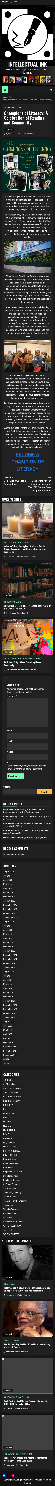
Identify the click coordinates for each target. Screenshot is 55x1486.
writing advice (9, 1230)
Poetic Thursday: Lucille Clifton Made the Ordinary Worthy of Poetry (27, 1346)
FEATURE (7, 1126)
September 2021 (10, 1055)
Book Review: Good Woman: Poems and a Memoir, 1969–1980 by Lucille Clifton (26, 1403)
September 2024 (10, 967)
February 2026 (9, 897)
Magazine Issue (10, 1142)
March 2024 (8, 992)
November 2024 (10, 959)
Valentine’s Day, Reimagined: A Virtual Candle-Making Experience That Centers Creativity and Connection (25, 549)
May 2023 (7, 1030)
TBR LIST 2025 (9, 1197)
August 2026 (8, 872)
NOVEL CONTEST (10, 1155)
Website (11, 752)
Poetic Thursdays (10, 1163)
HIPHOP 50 (7, 1138)
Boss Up (6, 1109)
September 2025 (10, 917)
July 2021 (7, 1059)
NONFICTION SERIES (11, 1151)
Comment (12, 696)
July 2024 (7, 976)
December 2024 (10, 955)
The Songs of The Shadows (15, 1201)
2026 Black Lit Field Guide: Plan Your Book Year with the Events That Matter (27, 607)
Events (18, 107)
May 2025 (7, 934)
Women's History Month (13, 1222)
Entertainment (29, 658)
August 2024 (8, 972)
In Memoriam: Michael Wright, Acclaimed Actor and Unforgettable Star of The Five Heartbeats (27, 1289)
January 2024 (9, 1001)
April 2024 (7, 988)
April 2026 (7, 888)
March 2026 (8, 892)
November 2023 (10, 1009)
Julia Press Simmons (26, 134)
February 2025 (9, 947)
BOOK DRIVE (9, 107)
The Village (8, 1205)
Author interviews (10, 1092)
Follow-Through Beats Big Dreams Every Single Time (25, 837)
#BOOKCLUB (9, 602)
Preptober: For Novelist (12, 1172)
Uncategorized (9, 1213)
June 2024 (7, 980)
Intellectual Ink (24, 613)
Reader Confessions (11, 1180)
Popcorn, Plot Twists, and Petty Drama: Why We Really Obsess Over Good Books (25, 1459)
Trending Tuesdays (11, 1209)
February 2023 (9, 1042)
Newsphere (40, 1479)
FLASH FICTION (9, 1130)
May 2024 (7, 984)
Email (10, 741)
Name (10, 730)
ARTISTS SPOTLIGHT (13, 542)
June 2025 (7, 930)
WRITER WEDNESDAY (12, 1226)
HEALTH (6, 1134)
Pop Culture (8, 1167)
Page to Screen (9, 1159)
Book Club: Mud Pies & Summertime (15, 480)
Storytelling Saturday (12, 1192)
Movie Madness (10, 1147)
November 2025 (10, 909)
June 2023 (7, 1026)
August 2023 (8, 1022)
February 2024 (9, 997)
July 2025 (7, 926)
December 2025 (10, 905)
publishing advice (10, 1176)
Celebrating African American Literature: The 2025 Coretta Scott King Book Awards (39, 484)
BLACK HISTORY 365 (12, 1097)
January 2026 (9, 901)
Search (7, 787)
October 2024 (9, 963)
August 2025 (8, 922)
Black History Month (11, 1101)
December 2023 (10, 1005)
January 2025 (9, 951)
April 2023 (7, 1034)
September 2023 (10, 1017)
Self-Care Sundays (11, 1184)
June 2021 (7, 1063)
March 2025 (8, 942)
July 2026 (7, 876)
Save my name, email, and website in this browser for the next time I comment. (27, 767)
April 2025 (7, 938)
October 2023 (9, 1013)
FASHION (7, 1122)
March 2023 (8, 1038)
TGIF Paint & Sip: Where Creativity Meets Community (22, 664)
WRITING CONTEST (11, 1234)
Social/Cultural (9, 1188)
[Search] (51, 89)
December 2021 (10, 1047)
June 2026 (7, 880)
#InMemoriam (9, 1084)
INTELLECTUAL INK (27, 64)
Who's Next (7, 1217)
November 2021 (10, 1051)
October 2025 (9, 913)
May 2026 (7, 884)
